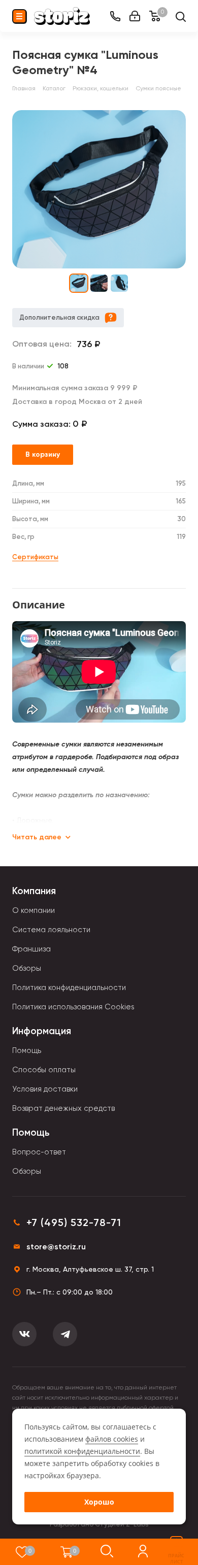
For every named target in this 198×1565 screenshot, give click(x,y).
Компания (34, 891)
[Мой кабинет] (134, 16)
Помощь (26, 1050)
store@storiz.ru (56, 1246)
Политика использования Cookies (73, 1006)
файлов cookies (111, 1439)
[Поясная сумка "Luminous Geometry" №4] (99, 189)
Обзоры (26, 968)
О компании (33, 910)
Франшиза (31, 949)
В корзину (42, 454)
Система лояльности (51, 929)
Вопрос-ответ (39, 1151)
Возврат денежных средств (63, 1108)
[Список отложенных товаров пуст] (22, 1551)
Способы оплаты (44, 1069)
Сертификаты (35, 557)
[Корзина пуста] (66, 1551)
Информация (41, 1031)
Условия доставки (45, 1089)
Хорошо (99, 1502)
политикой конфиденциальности (82, 1451)
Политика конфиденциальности (69, 987)
